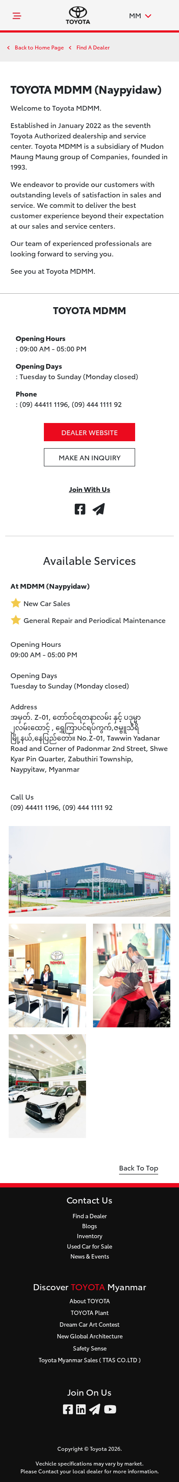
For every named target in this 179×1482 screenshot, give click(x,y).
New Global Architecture (90, 1336)
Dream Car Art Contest (89, 1324)
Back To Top (138, 1167)
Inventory (90, 1235)
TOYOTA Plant (90, 1312)
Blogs (89, 1226)
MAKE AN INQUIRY (89, 457)
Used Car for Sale (89, 1246)
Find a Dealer (90, 1216)
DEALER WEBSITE (89, 432)
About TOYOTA (90, 1301)
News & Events (89, 1256)
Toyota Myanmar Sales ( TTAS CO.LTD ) (90, 1360)
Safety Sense (89, 1348)
